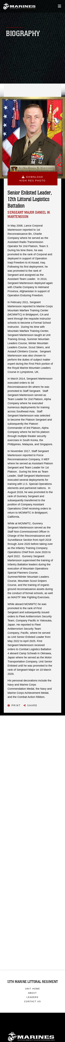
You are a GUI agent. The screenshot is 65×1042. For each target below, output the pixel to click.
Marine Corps (32, 1037)
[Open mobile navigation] (59, 6)
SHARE (32, 705)
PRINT (16, 705)
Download (33, 179)
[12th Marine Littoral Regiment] (19, 6)
